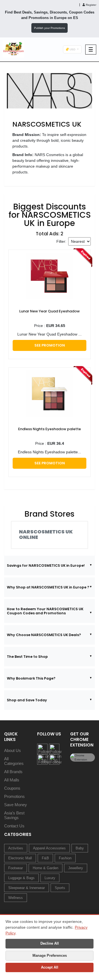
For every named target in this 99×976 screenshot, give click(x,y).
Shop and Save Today (27, 700)
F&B (45, 858)
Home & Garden (45, 868)
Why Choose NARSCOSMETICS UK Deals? (44, 635)
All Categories (14, 761)
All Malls (11, 780)
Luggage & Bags (21, 878)
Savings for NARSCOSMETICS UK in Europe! (46, 565)
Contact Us (14, 826)
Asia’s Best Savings (14, 815)
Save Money (15, 804)
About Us (12, 750)
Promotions (14, 796)
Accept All (49, 967)
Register (90, 4)
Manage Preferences (49, 955)
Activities (15, 848)
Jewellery (75, 868)
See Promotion (49, 345)
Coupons (12, 788)
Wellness (15, 898)
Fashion (65, 858)
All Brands (13, 771)
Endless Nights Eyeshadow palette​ (49, 429)
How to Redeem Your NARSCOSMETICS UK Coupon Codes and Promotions (45, 611)
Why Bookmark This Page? (31, 678)
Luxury (50, 878)
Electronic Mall (20, 858)
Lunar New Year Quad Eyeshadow (49, 311)
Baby (80, 848)
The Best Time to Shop (27, 656)
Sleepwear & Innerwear (26, 888)
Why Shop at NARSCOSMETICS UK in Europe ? (48, 587)
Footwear (15, 868)
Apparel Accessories (49, 848)
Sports (60, 888)
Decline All (49, 943)
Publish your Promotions (49, 27)
